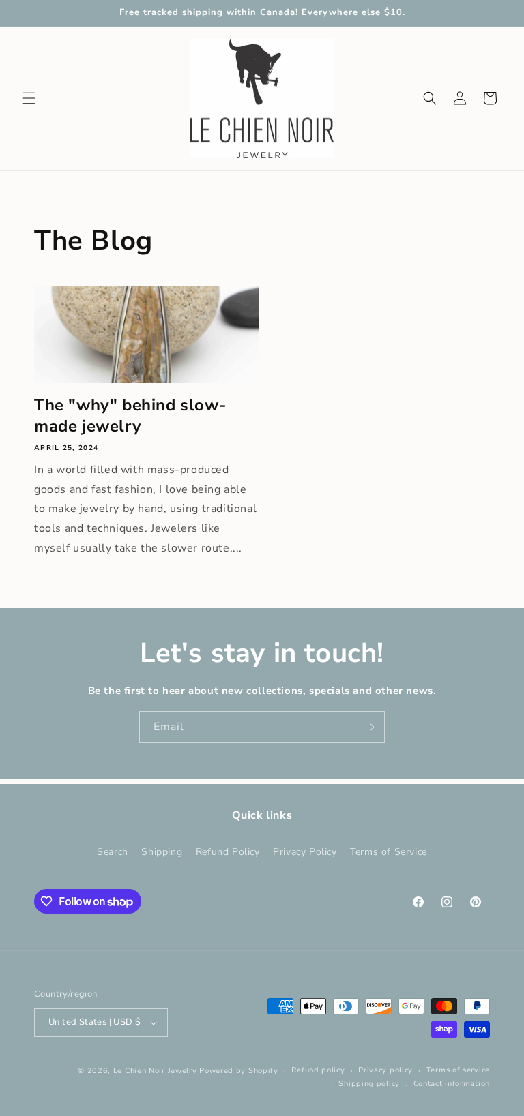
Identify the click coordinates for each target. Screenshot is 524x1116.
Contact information (451, 1084)
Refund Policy (228, 851)
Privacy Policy (304, 851)
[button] (29, 98)
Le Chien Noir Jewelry (155, 1071)
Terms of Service (388, 851)
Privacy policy (385, 1070)
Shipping (161, 851)
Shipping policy (369, 1084)
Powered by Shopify (238, 1071)
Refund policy (318, 1070)
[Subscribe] (369, 727)
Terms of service (458, 1070)
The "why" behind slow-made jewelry (130, 416)
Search (112, 851)
